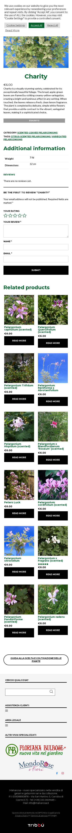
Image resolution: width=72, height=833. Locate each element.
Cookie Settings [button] (15, 25)
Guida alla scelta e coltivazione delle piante (36, 659)
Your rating (11, 211)
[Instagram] (64, 773)
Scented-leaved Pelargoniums (37, 132)
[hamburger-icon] (6, 711)
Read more (19, 340)
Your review (12, 222)
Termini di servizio (39, 815)
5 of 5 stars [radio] (24, 216)
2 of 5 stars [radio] (10, 216)
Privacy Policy (21, 815)
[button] (30, 692)
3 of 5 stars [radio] (15, 216)
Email (7, 253)
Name (7, 241)
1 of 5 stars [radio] (5, 216)
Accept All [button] (36, 25)
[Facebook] (58, 773)
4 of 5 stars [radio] (20, 216)
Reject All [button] (52, 25)
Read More (12, 30)
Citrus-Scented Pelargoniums (31, 136)
